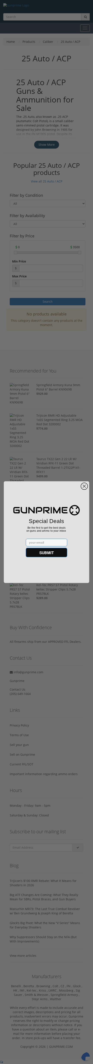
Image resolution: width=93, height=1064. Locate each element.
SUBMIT (46, 552)
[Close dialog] (84, 486)
